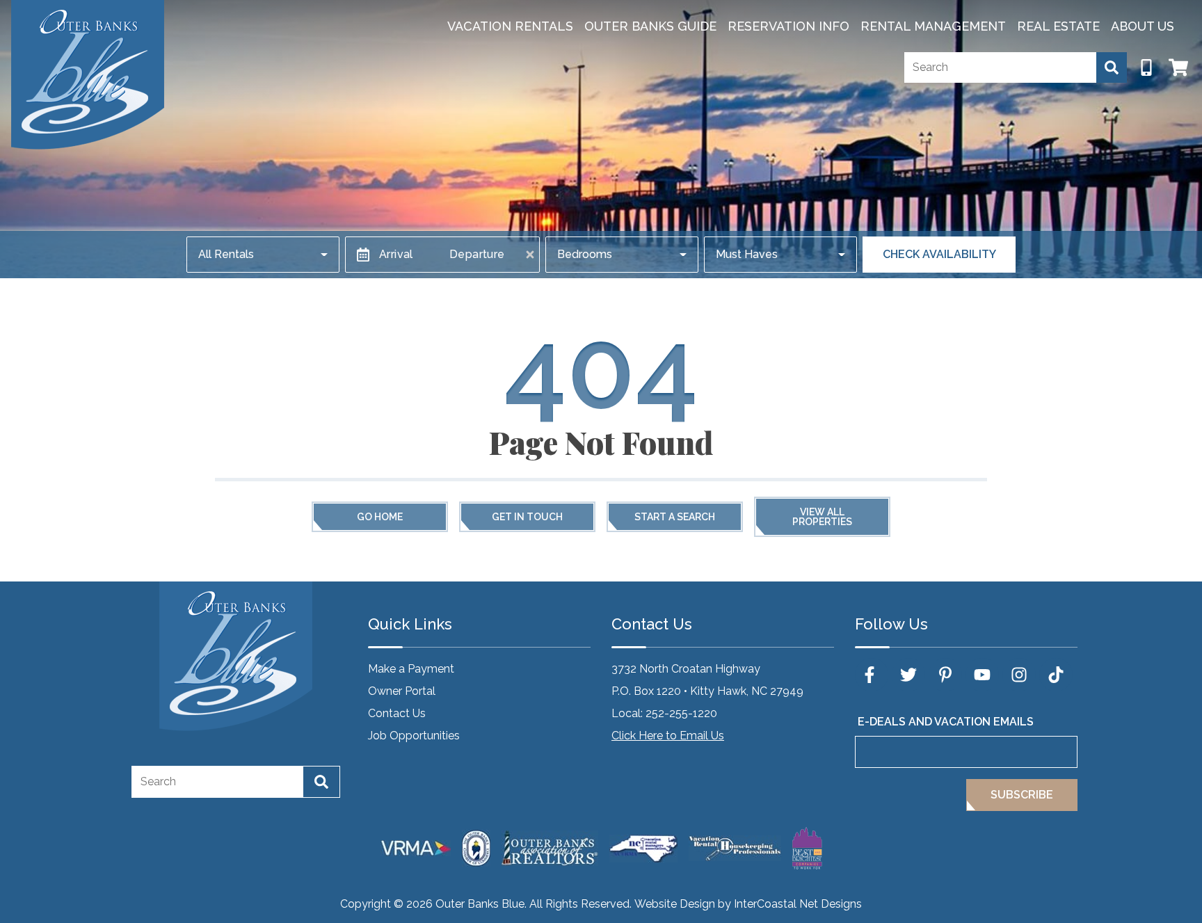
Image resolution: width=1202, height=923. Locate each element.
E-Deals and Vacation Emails (946, 721)
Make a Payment (411, 668)
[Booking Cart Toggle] (1178, 67)
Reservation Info (788, 26)
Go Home (380, 516)
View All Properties (822, 516)
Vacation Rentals (510, 26)
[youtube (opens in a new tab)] (982, 674)
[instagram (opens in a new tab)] (1019, 674)
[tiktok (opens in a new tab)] (1056, 674)
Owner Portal (401, 691)
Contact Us (397, 713)
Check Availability (939, 254)
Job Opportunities (414, 735)
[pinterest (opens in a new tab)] (945, 674)
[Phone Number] (1146, 67)
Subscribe (1022, 794)
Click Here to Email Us (667, 735)
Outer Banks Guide (650, 26)
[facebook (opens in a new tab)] (871, 674)
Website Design (674, 903)
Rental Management (933, 26)
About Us (1142, 26)
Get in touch (527, 516)
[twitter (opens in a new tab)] (908, 674)
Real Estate (1058, 26)
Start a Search (674, 516)
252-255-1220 (681, 713)
